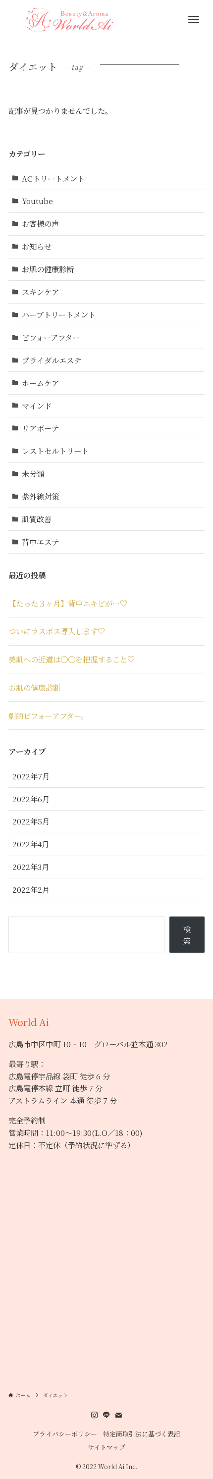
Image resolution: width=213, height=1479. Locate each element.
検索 (187, 935)
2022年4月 (30, 843)
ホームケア (40, 382)
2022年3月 (30, 866)
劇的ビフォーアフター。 (48, 715)
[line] (106, 1415)
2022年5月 (31, 821)
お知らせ (37, 246)
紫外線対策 (40, 496)
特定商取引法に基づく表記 (141, 1433)
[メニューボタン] (194, 20)
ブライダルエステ (51, 360)
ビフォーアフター (51, 337)
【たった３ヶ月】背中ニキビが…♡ (67, 603)
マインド (37, 405)
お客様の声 (40, 223)
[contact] (118, 1415)
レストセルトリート (55, 450)
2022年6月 (31, 798)
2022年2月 (31, 889)
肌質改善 (37, 518)
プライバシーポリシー (65, 1433)
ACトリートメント (53, 178)
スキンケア (40, 291)
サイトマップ (106, 1447)
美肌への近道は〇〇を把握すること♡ (71, 659)
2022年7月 (31, 775)
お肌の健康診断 (48, 268)
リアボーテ (40, 427)
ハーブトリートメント (59, 314)
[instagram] (94, 1415)
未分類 (33, 473)
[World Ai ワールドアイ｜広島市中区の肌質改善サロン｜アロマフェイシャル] (68, 20)
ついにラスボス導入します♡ (56, 630)
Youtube (37, 200)
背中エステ (40, 541)
